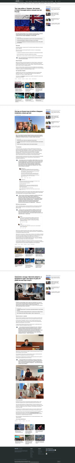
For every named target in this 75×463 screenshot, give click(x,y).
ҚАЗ (58, 1)
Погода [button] (56, 3)
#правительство (19, 3)
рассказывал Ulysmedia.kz (34, 412)
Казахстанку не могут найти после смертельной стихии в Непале (27, 140)
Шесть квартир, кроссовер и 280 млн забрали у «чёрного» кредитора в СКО (28, 313)
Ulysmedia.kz (28, 35)
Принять (59, 461)
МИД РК (16, 244)
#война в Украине (42, 3)
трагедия (25, 244)
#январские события (36, 3)
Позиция (45, 1)
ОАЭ (19, 244)
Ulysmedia (17, 282)
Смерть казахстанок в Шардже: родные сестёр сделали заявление (27, 144)
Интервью (51, 1)
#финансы (24, 3)
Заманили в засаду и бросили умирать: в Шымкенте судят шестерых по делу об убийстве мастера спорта (55, 14)
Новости (27, 1)
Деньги (39, 1)
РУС (59, 1)
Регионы (48, 1)
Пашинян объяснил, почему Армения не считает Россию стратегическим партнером (29, 38)
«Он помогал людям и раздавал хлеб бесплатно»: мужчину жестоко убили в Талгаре (30, 311)
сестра (28, 244)
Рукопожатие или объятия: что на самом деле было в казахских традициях (55, 19)
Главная (15, 109)
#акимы (31, 3)
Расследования (35, 1)
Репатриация (32, 244)
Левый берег (30, 1)
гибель (22, 244)
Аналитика (42, 1)
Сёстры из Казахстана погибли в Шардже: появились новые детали (55, 9)
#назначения (28, 3)
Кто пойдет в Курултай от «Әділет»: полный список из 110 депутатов (55, 23)
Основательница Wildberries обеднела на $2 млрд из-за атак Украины (27, 40)
